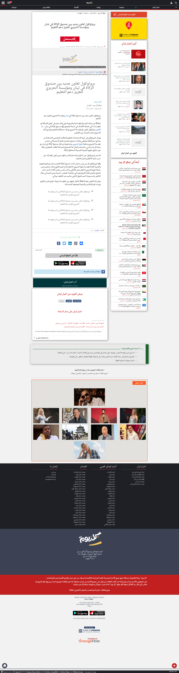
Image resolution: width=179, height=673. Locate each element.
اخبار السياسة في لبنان (138, 472)
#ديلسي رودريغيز (60, 323)
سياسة (86, 13)
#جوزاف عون (100, 323)
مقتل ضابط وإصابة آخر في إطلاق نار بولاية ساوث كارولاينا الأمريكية (130, 273)
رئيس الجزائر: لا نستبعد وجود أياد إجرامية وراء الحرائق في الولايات (131, 252)
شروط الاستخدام (51, 477)
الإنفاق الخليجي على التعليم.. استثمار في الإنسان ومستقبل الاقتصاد (130, 205)
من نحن (53, 472)
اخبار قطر (112, 496)
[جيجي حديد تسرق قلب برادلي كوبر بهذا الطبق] (89, 450)
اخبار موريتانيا (111, 515)
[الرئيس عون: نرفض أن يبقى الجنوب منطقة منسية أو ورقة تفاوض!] (138, 121)
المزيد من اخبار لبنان (129, 153)
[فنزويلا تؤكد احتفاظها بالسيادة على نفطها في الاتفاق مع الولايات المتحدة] (138, 147)
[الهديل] (70, 39)
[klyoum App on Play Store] (81, 615)
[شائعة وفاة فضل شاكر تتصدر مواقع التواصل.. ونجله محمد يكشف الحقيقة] (89, 397)
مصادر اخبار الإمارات (79, 472)
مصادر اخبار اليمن (80, 512)
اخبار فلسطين (111, 484)
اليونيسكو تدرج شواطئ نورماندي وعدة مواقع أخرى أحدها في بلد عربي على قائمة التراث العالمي (130, 293)
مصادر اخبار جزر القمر (79, 517)
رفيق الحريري (78, 144)
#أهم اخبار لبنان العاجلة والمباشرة (74, 327)
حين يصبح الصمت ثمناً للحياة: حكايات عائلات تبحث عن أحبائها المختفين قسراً (130, 169)
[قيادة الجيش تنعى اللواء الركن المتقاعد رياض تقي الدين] (138, 109)
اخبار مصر (112, 474)
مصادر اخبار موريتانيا (79, 515)
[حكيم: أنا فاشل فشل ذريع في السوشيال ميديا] (132, 432)
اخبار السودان (111, 508)
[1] (8, 2)
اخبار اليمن (112, 512)
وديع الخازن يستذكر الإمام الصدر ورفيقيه (70, 286)
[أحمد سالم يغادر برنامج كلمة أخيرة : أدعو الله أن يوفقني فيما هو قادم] (75, 415)
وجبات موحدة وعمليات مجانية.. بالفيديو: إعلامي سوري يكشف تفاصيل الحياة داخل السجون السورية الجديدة (130, 197)
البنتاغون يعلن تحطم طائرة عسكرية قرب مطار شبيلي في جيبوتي (129, 300)
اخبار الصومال (111, 522)
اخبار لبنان (91, 72)
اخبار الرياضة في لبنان (138, 477)
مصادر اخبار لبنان (80, 479)
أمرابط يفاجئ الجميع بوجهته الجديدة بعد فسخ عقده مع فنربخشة (130, 177)
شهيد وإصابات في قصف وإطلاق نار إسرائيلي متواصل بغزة (131, 190)
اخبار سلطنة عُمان (110, 489)
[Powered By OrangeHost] (89, 643)
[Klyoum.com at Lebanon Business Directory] (89, 633)
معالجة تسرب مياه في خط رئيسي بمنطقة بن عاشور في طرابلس (131, 260)
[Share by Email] (81, 244)
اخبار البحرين (111, 498)
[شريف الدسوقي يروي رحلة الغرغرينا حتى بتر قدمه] (104, 432)
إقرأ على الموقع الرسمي (69, 255)
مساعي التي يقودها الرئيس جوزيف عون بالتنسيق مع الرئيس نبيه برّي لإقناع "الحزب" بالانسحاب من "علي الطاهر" (95, 352)
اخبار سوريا (111, 481)
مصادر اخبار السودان (79, 508)
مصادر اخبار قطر (80, 496)
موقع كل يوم (102, 13)
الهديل (80, 13)
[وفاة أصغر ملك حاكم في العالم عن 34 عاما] (46, 432)
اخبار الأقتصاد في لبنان (138, 474)
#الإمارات (82, 323)
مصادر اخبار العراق (80, 491)
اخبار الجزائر (111, 503)
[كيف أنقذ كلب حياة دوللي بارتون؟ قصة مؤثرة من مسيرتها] (46, 415)
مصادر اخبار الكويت (79, 493)
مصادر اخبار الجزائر (79, 503)
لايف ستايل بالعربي (109, 524)
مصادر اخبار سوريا (80, 481)
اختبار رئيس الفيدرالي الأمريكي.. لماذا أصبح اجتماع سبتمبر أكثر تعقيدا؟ (130, 212)
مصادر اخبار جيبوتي (79, 519)
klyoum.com (173, 671)
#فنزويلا (75, 323)
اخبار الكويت (111, 493)
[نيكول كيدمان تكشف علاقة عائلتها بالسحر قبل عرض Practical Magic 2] (132, 415)
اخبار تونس (111, 510)
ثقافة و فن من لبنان (139, 479)
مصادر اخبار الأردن (80, 500)
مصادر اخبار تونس (80, 510)
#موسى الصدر (90, 323)
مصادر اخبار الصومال (79, 522)
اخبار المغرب (111, 477)
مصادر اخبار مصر (80, 474)
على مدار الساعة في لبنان (137, 484)
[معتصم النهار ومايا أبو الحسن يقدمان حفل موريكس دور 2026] (104, 415)
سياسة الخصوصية (50, 479)
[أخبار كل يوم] (89, 3)
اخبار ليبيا (112, 505)
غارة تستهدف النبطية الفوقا (124, 360)
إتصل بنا (53, 474)
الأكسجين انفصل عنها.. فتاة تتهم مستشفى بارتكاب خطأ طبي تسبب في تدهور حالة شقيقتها (130, 183)
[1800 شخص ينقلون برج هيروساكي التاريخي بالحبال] (75, 432)
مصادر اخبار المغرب (79, 477)
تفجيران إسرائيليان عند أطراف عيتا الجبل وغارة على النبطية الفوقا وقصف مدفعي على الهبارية (101, 356)
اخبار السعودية (111, 486)
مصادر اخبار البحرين (79, 498)
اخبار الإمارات (111, 472)
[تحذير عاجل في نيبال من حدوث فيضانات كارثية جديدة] (138, 134)
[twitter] (64, 244)
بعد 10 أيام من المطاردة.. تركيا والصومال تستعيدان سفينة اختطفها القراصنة (129, 305)
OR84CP (99, 250)
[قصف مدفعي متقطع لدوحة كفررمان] (138, 96)
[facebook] (58, 244)
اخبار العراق (111, 491)
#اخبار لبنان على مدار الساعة (94, 327)
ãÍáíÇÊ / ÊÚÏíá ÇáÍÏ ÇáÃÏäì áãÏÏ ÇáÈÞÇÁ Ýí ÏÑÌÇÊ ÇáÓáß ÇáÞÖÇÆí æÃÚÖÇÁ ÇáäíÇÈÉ (129, 227)
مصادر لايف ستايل (80, 524)
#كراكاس (69, 323)
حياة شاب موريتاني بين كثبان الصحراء (130, 285)
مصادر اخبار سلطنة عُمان (78, 489)
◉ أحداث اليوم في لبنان (70, 237)
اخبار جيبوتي (111, 519)
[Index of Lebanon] (129, 28)
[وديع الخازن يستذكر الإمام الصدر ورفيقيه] (138, 71)
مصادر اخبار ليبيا (80, 505)
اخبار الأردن (111, 500)
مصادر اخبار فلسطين (79, 484)
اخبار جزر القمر (110, 517)
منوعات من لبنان (139, 481)
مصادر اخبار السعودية (79, 486)
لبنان (67, 115)
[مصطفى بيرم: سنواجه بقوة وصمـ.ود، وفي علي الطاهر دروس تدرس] (138, 83)
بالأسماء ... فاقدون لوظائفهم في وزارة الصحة (130, 247)
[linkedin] (70, 244)
